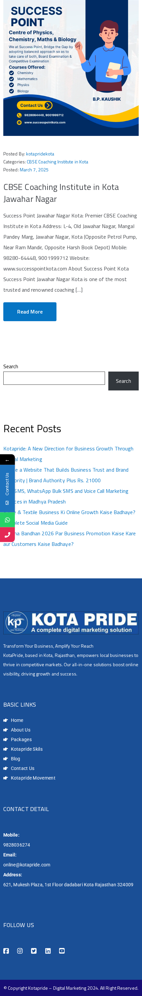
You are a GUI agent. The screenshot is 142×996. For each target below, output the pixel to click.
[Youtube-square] (62, 951)
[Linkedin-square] (48, 951)
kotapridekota (40, 153)
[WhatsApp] (7, 519)
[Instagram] (20, 951)
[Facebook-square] (6, 951)
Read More (30, 312)
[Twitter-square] (34, 951)
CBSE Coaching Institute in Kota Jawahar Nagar (61, 192)
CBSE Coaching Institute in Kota (57, 161)
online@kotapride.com (26, 864)
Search (10, 366)
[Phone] (7, 534)
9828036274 (16, 845)
